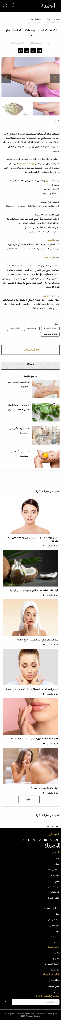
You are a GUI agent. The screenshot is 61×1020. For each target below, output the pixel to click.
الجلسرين (49, 180)
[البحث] (13, 6)
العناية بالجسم (32, 328)
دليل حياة (55, 875)
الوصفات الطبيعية (50, 328)
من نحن (56, 953)
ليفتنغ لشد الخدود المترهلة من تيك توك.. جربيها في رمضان (31, 689)
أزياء (58, 858)
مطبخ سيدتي (54, 986)
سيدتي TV (55, 991)
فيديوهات (55, 937)
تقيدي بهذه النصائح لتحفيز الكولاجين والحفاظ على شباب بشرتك (32, 539)
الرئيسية (57, 19)
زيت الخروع (49, 257)
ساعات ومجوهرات (51, 908)
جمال (48, 19)
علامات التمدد (14, 328)
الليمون (50, 240)
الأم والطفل (55, 892)
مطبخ (57, 881)
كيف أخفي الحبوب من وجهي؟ (44, 788)
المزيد (29, 799)
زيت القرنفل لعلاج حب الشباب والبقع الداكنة (37, 640)
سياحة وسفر (54, 920)
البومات (56, 942)
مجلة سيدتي (54, 980)
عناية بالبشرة (36, 19)
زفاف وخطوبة (54, 898)
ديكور (57, 931)
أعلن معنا (55, 970)
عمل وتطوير (54, 925)
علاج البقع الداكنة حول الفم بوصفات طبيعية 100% (34, 739)
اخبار (57, 914)
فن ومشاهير (54, 887)
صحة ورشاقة (54, 869)
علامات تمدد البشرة (50, 334)
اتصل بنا (56, 958)
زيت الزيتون (48, 295)
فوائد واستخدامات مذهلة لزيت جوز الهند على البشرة (34, 590)
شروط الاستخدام (52, 964)
